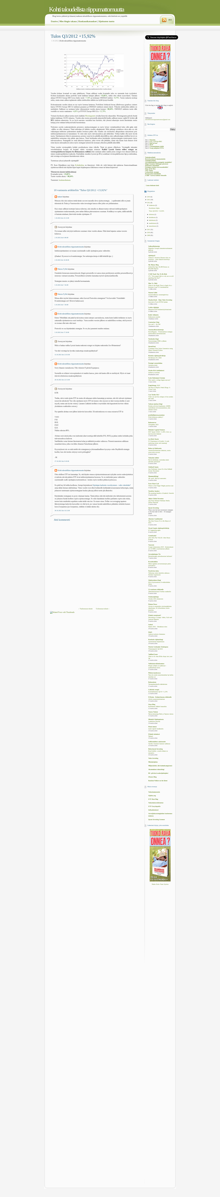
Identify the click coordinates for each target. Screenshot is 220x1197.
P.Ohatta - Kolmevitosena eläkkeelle (160, 697)
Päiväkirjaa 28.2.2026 (154, 358)
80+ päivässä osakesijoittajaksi (158, 773)
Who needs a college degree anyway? (159, 380)
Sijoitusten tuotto (106, 21)
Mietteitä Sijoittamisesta (156, 719)
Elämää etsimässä (154, 734)
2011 (149, 229)
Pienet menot (152, 726)
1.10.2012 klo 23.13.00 (62, 218)
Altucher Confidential (155, 519)
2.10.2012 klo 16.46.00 (62, 260)
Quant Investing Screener (156, 819)
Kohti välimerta (153, 315)
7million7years (153, 654)
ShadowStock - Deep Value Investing (160, 300)
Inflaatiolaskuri (153, 810)
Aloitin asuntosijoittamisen (156, 699)
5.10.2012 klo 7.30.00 (61, 305)
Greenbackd (152, 535)
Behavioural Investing (155, 749)
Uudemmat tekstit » (102, 609)
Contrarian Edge (153, 322)
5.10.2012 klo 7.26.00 (61, 285)
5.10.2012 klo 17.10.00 (62, 332)
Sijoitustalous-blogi (154, 580)
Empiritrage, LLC (154, 385)
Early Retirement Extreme (156, 378)
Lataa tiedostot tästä (152, 185)
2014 (149, 197)
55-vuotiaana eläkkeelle (155, 589)
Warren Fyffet (62, 269)
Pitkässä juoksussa (154, 673)
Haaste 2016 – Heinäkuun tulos (157, 626)
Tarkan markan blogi (155, 404)
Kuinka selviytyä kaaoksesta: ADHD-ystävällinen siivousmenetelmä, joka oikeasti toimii (159, 408)
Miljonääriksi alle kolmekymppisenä (160, 766)
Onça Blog (151, 704)
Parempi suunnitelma (155, 363)
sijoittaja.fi (151, 255)
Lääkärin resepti (153, 689)
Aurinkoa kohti (152, 365)
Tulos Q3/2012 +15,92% (73, 36)
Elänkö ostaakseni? (154, 615)
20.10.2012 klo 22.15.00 (62, 380)
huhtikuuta (152, 220)
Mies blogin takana (68, 21)
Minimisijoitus (153, 762)
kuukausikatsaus (65, 180)
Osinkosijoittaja (153, 597)
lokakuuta (152, 205)
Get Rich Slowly (153, 439)
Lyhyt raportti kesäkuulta (155, 729)
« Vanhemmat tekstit (85, 609)
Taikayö (150, 736)
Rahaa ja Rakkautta (154, 448)
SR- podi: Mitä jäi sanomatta (157, 478)
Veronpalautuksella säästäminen (157, 684)
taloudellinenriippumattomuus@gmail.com (157, 119)
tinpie (150, 632)
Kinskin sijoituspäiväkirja (157, 355)
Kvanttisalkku (153, 561)
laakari (60, 197)
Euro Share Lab (153, 483)
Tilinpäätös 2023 (153, 424)
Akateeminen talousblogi (156, 769)
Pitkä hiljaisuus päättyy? (155, 417)
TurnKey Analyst (153, 491)
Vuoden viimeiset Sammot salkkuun (159, 744)
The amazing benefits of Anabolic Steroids (161, 493)
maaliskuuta (153, 223)
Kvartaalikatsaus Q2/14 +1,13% (157, 692)
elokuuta (151, 214)
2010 (149, 232)
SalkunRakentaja (154, 246)
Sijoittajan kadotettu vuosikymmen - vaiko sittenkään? (112, 485)
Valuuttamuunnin (154, 792)
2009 (149, 235)
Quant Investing (153, 508)
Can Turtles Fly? (153, 395)
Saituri (150, 624)
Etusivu (54, 21)
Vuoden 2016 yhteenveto (155, 599)
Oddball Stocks (153, 467)
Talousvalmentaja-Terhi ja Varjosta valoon (160, 714)
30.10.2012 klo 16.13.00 (62, 510)
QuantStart (152, 346)
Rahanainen (152, 682)
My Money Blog (153, 265)
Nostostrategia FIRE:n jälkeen (157, 341)
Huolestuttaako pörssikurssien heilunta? (160, 556)
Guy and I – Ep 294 (154, 324)
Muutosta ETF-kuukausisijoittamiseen (159, 309)
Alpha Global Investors (156, 498)
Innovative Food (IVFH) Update (158, 302)
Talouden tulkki (153, 458)
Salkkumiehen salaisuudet (157, 741)
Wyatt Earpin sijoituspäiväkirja (158, 528)
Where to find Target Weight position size (160, 486)
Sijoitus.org (152, 795)
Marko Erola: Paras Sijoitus (160, 884)
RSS (170, 20)
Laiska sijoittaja (153, 307)
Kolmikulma (79, 165)
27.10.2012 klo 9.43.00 (62, 461)
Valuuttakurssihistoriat (155, 803)
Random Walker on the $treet (157, 780)
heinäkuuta (152, 217)
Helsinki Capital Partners (156, 430)
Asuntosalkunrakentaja (156, 329)
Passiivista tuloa (153, 571)
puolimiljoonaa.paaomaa (156, 415)
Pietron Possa (152, 604)
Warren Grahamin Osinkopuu (158, 647)
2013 (149, 199)
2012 (149, 202)
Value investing (153, 758)
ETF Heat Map (153, 799)
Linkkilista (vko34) (154, 721)
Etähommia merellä (154, 317)
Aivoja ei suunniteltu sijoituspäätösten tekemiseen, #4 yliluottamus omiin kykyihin (160, 608)
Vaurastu (151, 545)
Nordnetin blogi (153, 339)
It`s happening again (154, 530)
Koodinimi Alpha (154, 208)
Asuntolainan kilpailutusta (156, 641)
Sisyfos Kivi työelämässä (156, 370)
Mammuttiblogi (153, 476)
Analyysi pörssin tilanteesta (156, 634)
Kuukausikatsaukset (87, 21)
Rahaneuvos (152, 422)
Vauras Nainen (153, 712)
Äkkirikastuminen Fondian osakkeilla (159, 591)
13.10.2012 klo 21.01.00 (62, 354)
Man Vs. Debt (152, 283)
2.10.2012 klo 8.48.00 (61, 237)
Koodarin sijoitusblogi (155, 639)
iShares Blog (152, 777)
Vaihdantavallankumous (156, 663)
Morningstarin (90, 116)
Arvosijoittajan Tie (154, 554)
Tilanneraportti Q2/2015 (155, 649)
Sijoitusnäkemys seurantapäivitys (158, 295)
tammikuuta (153, 226)
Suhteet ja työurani (154, 372)
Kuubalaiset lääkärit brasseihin (157, 706)
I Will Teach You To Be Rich (157, 274)
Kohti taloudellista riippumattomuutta (86, 9)
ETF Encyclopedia (154, 806)
